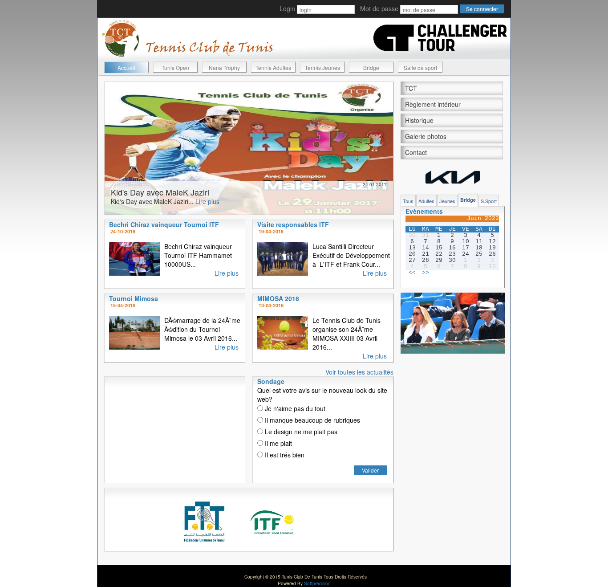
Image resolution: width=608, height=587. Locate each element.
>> (425, 273)
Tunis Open (175, 67)
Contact (416, 152)
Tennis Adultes (273, 67)
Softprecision (317, 583)
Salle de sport (420, 67)
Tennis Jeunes (322, 67)
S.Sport (489, 200)
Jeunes (447, 200)
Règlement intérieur (433, 104)
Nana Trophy (224, 67)
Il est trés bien (283, 454)
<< (412, 273)
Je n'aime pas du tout (294, 408)
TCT (411, 88)
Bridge (371, 67)
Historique (419, 120)
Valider (370, 470)
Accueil (126, 67)
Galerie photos (425, 136)
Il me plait (277, 443)
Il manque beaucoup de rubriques (311, 420)
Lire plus (207, 201)
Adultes (426, 200)
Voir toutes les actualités (359, 371)
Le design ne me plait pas (300, 431)
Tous (408, 200)
